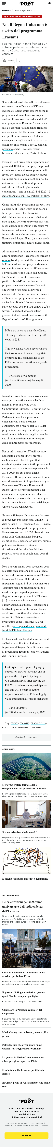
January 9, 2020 (36, 712)
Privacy (39, 1108)
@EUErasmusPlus (15, 680)
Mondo (6, 10)
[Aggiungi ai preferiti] (19, 60)
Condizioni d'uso (26, 1114)
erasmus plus (38, 723)
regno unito (9, 727)
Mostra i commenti (26, 737)
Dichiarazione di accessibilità (26, 1117)
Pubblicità (27, 1108)
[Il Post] (26, 3)
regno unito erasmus (29, 727)
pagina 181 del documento (31, 583)
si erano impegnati (28, 489)
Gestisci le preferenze (26, 1111)
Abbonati (26, 1135)
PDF (28, 456)
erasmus (24, 723)
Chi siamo (14, 1108)
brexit (14, 723)
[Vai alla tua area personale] (49, 3)
